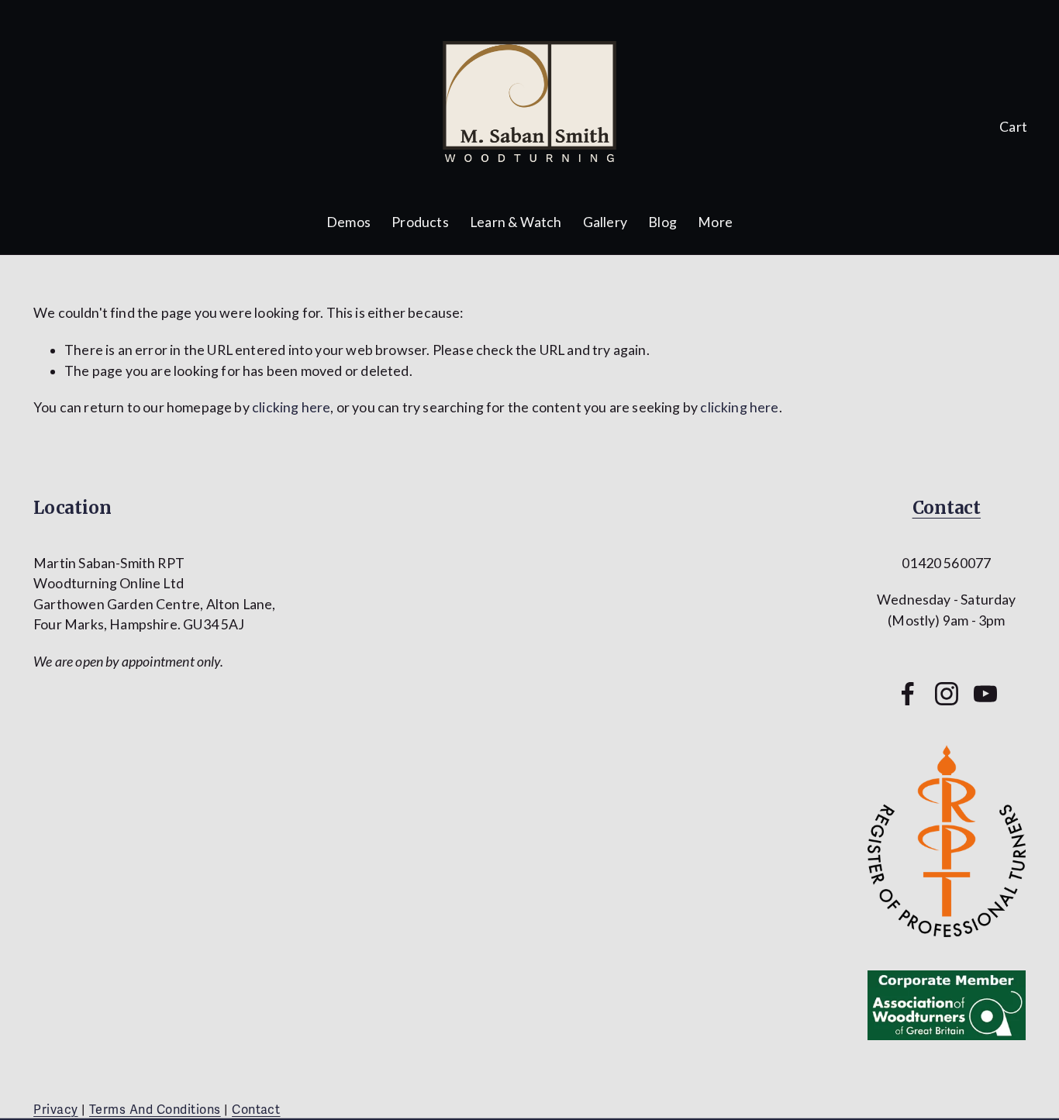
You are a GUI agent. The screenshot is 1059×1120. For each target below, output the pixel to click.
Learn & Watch (515, 222)
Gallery (605, 222)
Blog (662, 222)
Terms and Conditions (155, 1110)
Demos (348, 222)
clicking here (291, 407)
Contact (946, 508)
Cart (1013, 127)
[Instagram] (946, 693)
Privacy (55, 1110)
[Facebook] (907, 693)
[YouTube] (985, 693)
